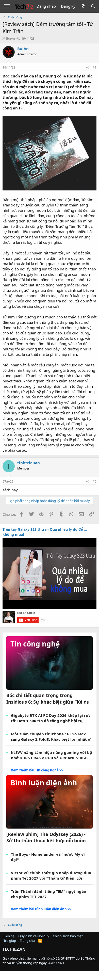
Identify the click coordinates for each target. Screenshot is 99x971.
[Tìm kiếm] (93, 6)
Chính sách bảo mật (68, 936)
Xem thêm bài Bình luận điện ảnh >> (41, 909)
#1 (94, 67)
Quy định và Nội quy (33, 936)
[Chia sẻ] (88, 68)
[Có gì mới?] (83, 6)
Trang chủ (27, 940)
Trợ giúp (10, 940)
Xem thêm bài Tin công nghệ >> (37, 770)
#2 (94, 481)
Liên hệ (9, 936)
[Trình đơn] (7, 6)
